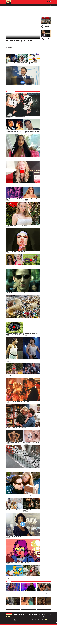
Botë (28, 5)
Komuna (23, 5)
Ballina (7, 5)
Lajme (9, 5)
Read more (22, 82)
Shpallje (43, 5)
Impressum (7, 621)
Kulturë (31, 5)
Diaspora (37, 5)
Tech (46, 5)
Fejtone (26, 5)
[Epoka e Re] (8, 3)
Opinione (19, 5)
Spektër (40, 5)
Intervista (16, 5)
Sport (34, 5)
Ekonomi (12, 5)
